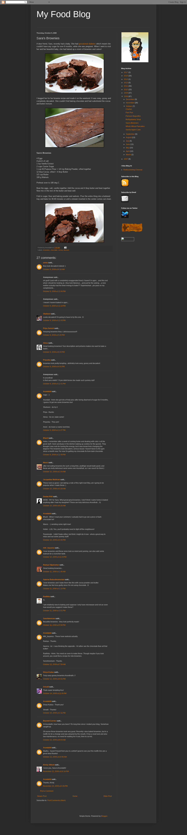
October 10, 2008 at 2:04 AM (54, 472)
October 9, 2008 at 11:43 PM (54, 455)
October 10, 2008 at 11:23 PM (54, 557)
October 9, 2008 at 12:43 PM (54, 320)
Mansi (45, 463)
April (128, 151)
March (128, 155)
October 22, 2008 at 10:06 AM (55, 757)
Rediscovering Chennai (132, 170)
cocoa (60, 250)
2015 (126, 76)
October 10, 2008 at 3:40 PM (54, 540)
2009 (126, 93)
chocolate (54, 250)
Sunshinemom (49, 618)
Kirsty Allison (48, 765)
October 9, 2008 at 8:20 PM (54, 352)
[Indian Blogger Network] (132, 232)
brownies (46, 250)
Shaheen (46, 314)
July (128, 141)
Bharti (45, 438)
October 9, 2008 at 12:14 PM (54, 306)
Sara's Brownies (132, 123)
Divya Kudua (48, 672)
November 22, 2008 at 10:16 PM (56, 771)
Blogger (104, 816)
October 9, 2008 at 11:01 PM (54, 384)
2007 (126, 159)
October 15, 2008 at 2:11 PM (54, 713)
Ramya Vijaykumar (51, 565)
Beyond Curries (49, 721)
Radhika (46, 597)
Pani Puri (129, 113)
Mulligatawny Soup (133, 119)
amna (45, 263)
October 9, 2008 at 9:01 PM (54, 367)
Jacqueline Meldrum (51, 480)
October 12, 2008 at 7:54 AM (54, 664)
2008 (126, 96)
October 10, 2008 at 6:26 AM (54, 506)
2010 (126, 90)
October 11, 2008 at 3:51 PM (54, 611)
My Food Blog (63, 14)
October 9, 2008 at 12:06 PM (54, 291)
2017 (126, 72)
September (130, 134)
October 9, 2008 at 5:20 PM (54, 335)
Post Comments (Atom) (56, 800)
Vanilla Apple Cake (133, 130)
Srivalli (46, 687)
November (130, 103)
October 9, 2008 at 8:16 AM (54, 269)
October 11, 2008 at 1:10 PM (54, 589)
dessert (66, 250)
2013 (126, 83)
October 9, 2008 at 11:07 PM (54, 430)
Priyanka (47, 360)
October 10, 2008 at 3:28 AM (54, 489)
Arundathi (47, 391)
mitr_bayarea (48, 548)
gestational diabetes (87, 44)
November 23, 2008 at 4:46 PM (55, 786)
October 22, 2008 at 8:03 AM (54, 740)
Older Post (107, 796)
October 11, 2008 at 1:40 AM (54, 572)
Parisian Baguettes (133, 116)
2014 (126, 79)
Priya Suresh (48, 328)
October (129, 106)
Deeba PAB (48, 497)
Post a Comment (46, 791)
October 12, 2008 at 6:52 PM (54, 679)
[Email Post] (65, 247)
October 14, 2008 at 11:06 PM (54, 693)
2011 (126, 86)
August (129, 137)
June (128, 144)
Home (75, 796)
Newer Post (41, 796)
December (130, 99)
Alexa (45, 343)
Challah (129, 109)
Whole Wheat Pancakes (135, 126)
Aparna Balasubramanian (53, 580)
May (128, 148)
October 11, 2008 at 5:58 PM (54, 625)
